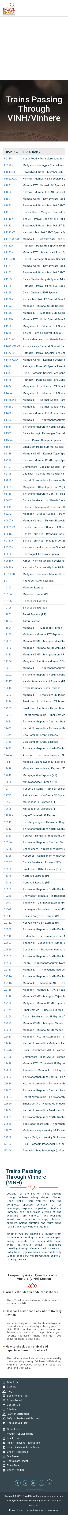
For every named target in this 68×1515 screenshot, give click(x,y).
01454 (8, 386)
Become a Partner (16, 1395)
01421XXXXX (12, 346)
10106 (8, 607)
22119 (8, 996)
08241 (8, 507)
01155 (8, 279)
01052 (8, 192)
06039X (8, 487)
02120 (8, 460)
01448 (8, 379)
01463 (8, 419)
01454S (8, 393)
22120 (8, 1003)
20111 (8, 916)
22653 (8, 1090)
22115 (8, 983)
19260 (8, 895)
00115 (8, 158)
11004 (8, 621)
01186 (8, 326)
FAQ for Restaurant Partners (23, 1418)
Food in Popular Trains (19, 1433)
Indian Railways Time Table (22, 1447)
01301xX (9, 339)
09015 (8, 534)
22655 (8, 1103)
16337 (8, 862)
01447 (8, 373)
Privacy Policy (16, 1510)
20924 (8, 949)
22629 (8, 1063)
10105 (8, 601)
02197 (8, 466)
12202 (8, 674)
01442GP (9, 353)
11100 (8, 634)
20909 (8, 929)
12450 (8, 741)
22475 (8, 1050)
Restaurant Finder (16, 1461)
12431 (8, 721)
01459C (8, 406)
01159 (8, 292)
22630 (8, 1070)
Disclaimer (53, 1510)
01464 (8, 426)
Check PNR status (16, 1451)
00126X (8, 165)
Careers (10, 1386)
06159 (8, 493)
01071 (8, 198)
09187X (8, 540)
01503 (8, 433)
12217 (8, 681)
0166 (7, 446)
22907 (8, 1130)
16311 (8, 822)
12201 (8, 668)
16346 (8, 882)
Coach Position (15, 1470)
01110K (8, 219)
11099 (8, 627)
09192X (8, 547)
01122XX (9, 232)
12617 (8, 761)
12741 (8, 788)
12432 (8, 728)
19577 (8, 902)
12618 (8, 768)
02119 (8, 453)
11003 (8, 614)
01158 (8, 286)
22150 (8, 1016)
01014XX (9, 172)
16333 (8, 835)
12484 (8, 755)
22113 (8, 969)
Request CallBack (16, 1422)
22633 (8, 1077)
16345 (8, 875)
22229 (8, 1023)
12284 (8, 715)
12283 (8, 708)
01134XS (9, 259)
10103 (8, 587)
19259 (8, 889)
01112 (8, 225)
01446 (8, 366)
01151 (8, 265)
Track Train (12, 1438)
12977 (8, 802)
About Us (11, 1382)
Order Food (12, 1429)
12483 (8, 748)
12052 (8, 648)
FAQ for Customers (17, 1413)
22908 (8, 1137)
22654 (8, 1097)
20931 (8, 956)
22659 (8, 1117)
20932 (8, 963)
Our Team (12, 1456)
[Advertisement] (34, 34)
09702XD (9, 574)
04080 (8, 480)
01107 (8, 212)
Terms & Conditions (36, 1510)
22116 (8, 989)
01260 (8, 332)
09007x (8, 520)
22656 (8, 1110)
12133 (8, 654)
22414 (8, 1043)
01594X (8, 440)
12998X (8, 815)
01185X (8, 319)
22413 (8, 1036)
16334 (8, 842)
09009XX (9, 527)
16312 (8, 828)
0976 (7, 581)
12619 (8, 775)
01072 (8, 205)
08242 (8, 513)
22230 (8, 1030)
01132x (8, 245)
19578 (8, 909)
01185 (8, 312)
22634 (8, 1083)
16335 (8, 848)
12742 (8, 795)
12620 (8, 781)
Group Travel (13, 1400)
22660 (8, 1123)
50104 (8, 1150)
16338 (8, 869)
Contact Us (12, 1404)
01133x (8, 252)
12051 (8, 641)
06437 (8, 500)
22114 (8, 976)
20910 (8, 936)
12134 (8, 661)
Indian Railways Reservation (22, 1442)
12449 (8, 735)
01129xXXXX (12, 239)
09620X (8, 567)
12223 (8, 694)
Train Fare (12, 1465)
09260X (8, 554)
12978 (8, 808)
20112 (8, 922)
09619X (8, 560)
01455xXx (10, 399)
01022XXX (10, 178)
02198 (8, 473)
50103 (8, 1143)
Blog (8, 1391)
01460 (8, 413)
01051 (8, 185)
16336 (8, 855)
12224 (8, 701)
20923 (8, 942)
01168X (8, 299)
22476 (8, 1056)
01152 (8, 272)
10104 (8, 594)
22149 (8, 1010)
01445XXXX (11, 359)
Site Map (11, 1409)
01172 (8, 306)
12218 (8, 688)
